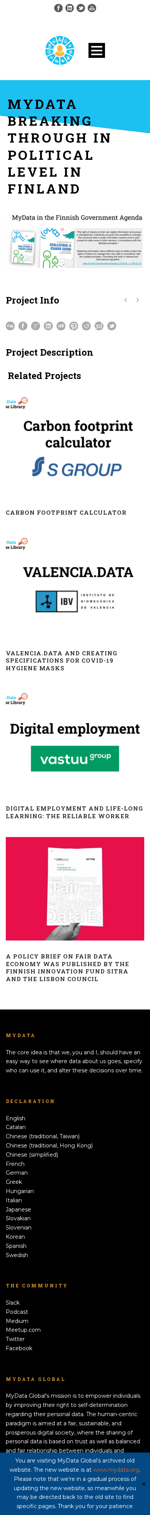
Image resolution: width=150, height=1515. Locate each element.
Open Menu (96, 50)
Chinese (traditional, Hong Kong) (49, 1145)
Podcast (17, 1311)
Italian (14, 1200)
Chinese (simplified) (32, 1154)
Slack (13, 1302)
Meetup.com (23, 1329)
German (17, 1172)
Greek (14, 1182)
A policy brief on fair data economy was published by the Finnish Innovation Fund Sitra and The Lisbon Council (67, 967)
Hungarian (20, 1191)
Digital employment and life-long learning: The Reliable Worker (74, 812)
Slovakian (18, 1218)
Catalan (16, 1127)
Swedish (17, 1255)
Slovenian (19, 1227)
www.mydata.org (116, 1469)
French (15, 1163)
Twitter (15, 1339)
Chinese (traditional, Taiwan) (43, 1136)
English (15, 1118)
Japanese (18, 1209)
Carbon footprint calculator (66, 512)
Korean (15, 1236)
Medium (17, 1321)
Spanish (16, 1246)
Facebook (19, 1348)
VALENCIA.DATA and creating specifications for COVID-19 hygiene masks (61, 660)
